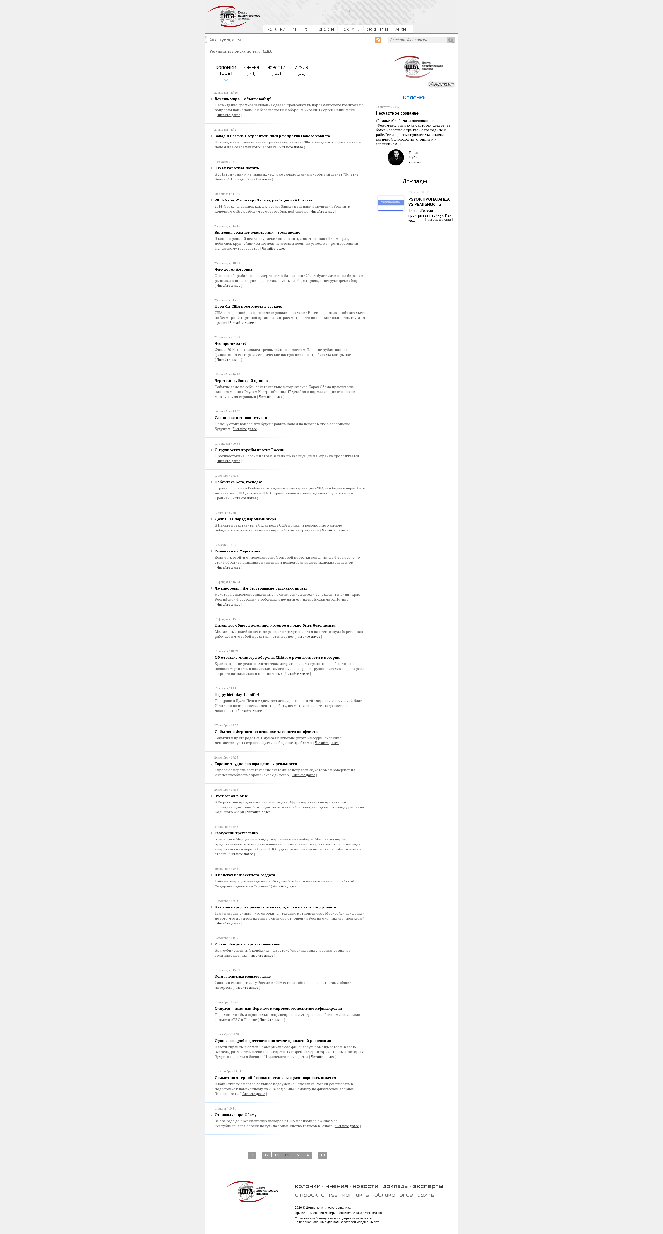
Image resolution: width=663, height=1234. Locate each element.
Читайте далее (228, 115)
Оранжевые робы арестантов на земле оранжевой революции (273, 1040)
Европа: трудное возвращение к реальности (256, 763)
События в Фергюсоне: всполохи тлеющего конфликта (266, 731)
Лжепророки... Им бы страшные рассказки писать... (263, 588)
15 (297, 1155)
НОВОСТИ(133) (276, 70)
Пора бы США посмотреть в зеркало (248, 306)
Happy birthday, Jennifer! (237, 694)
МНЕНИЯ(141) (251, 70)
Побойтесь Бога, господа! (238, 481)
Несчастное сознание (397, 113)
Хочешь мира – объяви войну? (243, 98)
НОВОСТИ (325, 29)
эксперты (428, 1185)
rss (333, 1194)
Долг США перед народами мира (245, 518)
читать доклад (439, 219)
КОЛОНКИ (276, 29)
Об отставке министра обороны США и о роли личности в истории (277, 657)
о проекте (310, 1194)
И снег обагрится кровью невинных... (249, 944)
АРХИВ (401, 29)
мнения (336, 1185)
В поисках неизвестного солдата (245, 874)
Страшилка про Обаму (235, 1114)
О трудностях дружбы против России (249, 449)
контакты (356, 1194)
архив (425, 1194)
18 (322, 1155)
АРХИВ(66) (301, 70)
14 (287, 1155)
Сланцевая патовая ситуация (242, 417)
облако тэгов (393, 1194)
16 (307, 1155)
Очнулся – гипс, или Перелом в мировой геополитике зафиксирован (278, 1008)
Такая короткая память (237, 167)
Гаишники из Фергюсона (237, 551)
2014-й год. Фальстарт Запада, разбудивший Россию (263, 200)
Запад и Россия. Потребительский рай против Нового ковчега (272, 135)
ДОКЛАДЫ (350, 29)
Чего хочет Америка (233, 269)
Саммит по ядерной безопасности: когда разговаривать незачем (275, 1077)
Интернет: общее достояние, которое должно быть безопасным (275, 625)
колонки (308, 1185)
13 (277, 1155)
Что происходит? (231, 343)
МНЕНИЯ (300, 29)
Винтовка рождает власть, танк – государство (257, 232)
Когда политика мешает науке (243, 976)
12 (266, 1155)
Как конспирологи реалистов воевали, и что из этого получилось (275, 907)
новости (365, 1185)
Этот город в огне (231, 795)
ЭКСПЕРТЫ (377, 29)
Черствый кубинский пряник (241, 380)
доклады (396, 1185)
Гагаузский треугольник (236, 832)
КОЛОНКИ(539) (225, 70)
